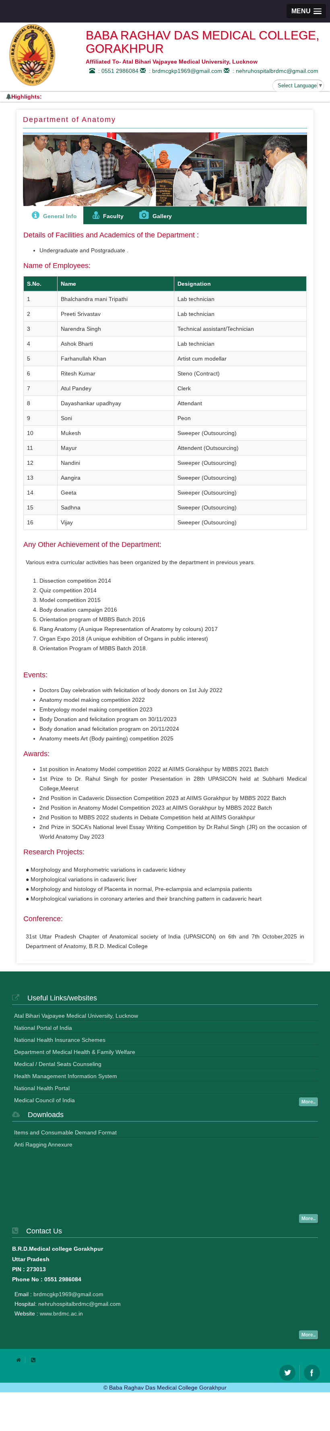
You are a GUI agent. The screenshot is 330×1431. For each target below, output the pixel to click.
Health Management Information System (65, 1076)
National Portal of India (43, 1028)
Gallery (161, 216)
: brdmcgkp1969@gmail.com (184, 71)
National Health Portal (42, 1088)
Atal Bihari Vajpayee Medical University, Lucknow (76, 1015)
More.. (308, 1102)
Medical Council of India (44, 1100)
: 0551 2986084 (116, 71)
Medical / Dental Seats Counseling (57, 1064)
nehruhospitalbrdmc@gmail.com (79, 1304)
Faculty (112, 216)
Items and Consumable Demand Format (65, 1132)
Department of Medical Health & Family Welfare (74, 1052)
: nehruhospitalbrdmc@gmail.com (273, 71)
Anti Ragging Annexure (43, 1144)
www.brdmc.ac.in (61, 1313)
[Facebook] (312, 1373)
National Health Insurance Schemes (59, 1040)
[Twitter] (287, 1373)
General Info (59, 216)
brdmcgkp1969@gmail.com (68, 1294)
